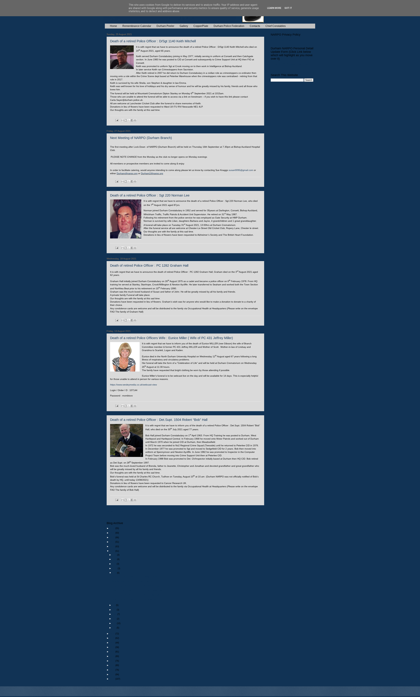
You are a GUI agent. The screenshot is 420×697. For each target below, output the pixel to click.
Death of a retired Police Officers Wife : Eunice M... (136, 595)
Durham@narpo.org (127, 173)
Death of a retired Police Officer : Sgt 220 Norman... (136, 586)
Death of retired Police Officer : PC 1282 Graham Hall (149, 265)
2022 (112, 546)
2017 (112, 647)
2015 (112, 656)
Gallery (184, 26)
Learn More (274, 8)
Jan (115, 628)
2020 (112, 633)
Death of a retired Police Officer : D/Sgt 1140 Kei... (136, 576)
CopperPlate (200, 26)
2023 (112, 542)
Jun (115, 610)
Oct (115, 564)
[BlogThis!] (125, 120)
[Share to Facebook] (132, 120)
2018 (112, 642)
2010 (112, 679)
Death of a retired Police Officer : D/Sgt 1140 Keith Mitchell (153, 41)
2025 (112, 533)
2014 (112, 661)
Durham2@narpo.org (152, 173)
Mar (115, 619)
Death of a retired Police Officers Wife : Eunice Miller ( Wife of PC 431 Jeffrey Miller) (171, 338)
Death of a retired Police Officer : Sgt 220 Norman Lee (149, 195)
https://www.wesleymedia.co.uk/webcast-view (133, 384)
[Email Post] (116, 120)
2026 (112, 528)
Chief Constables (275, 26)
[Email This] (122, 120)
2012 (112, 670)
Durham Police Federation (229, 26)
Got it (288, 8)
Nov (115, 559)
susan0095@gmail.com (241, 170)
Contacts (255, 26)
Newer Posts (115, 511)
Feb (115, 623)
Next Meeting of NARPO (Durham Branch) (141, 138)
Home (113, 26)
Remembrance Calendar (136, 26)
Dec (115, 555)
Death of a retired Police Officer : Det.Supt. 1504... (136, 599)
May (115, 614)
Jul (114, 605)
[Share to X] (128, 120)
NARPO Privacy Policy (282, 40)
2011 (112, 674)
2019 (112, 638)
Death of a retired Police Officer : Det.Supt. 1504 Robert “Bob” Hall (158, 420)
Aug (115, 573)
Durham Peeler (165, 26)
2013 (112, 665)
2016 (112, 651)
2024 (112, 537)
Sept (115, 568)
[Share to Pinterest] (135, 120)
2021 (112, 551)
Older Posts (256, 511)
